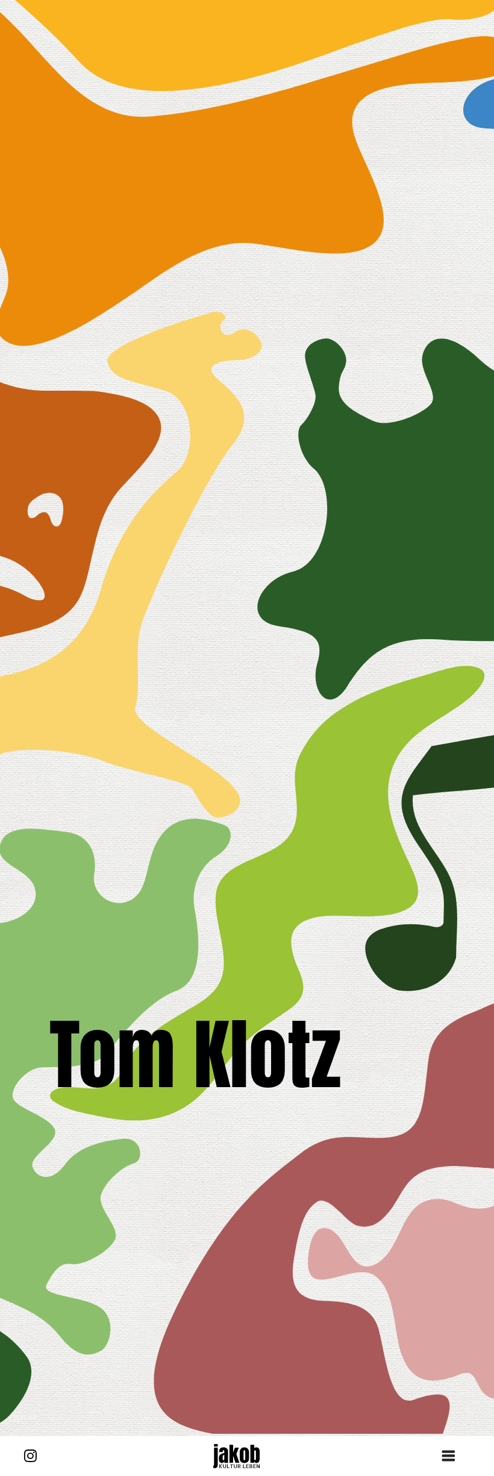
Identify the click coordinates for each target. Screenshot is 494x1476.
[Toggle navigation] (453, 1456)
